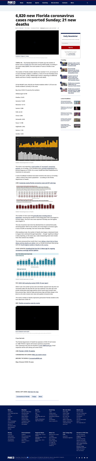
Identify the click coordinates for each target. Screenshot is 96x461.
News (40, 396)
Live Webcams (25, 414)
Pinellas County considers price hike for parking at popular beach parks (66, 119)
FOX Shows (24, 439)
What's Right (65, 411)
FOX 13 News (27, 28)
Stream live (65, 436)
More (72, 3)
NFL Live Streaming (81, 434)
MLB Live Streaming (81, 438)
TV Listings (51, 436)
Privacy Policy (72, 53)
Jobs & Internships (53, 437)
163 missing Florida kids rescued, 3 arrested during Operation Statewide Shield (66, 102)
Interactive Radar (25, 413)
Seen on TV (10, 424)
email (87, 458)
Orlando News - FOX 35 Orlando (40, 435)
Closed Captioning (53, 440)
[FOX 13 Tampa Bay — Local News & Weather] (12, 2)
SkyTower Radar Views (26, 411)
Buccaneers (37, 411)
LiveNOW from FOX (81, 414)
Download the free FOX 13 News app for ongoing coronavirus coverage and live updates (35, 249)
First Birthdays (52, 419)
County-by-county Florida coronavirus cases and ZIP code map (37, 183)
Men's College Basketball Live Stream (82, 444)
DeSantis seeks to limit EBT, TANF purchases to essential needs (74, 64)
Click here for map (33, 392)
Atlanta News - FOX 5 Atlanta (39, 440)
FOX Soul (78, 418)
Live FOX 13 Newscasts (81, 413)
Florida (9, 414)
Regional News (39, 432)
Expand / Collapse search (87, 3)
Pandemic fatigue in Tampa (22, 56)
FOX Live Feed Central (81, 419)
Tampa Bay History (67, 422)
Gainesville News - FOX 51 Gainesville (40, 438)
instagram (82, 458)
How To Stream (80, 411)
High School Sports (39, 420)
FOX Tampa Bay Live (81, 422)
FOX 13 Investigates (12, 421)
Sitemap (9, 429)
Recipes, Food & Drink (67, 421)
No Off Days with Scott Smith (40, 417)
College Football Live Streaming (81, 436)
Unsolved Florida (11, 422)
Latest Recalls (11, 436)
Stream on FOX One (82, 432)
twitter (79, 458)
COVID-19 (27, 64)
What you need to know (39, 354)
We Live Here (67, 410)
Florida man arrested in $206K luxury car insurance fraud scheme (74, 84)
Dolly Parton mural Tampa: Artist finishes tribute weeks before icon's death (66, 113)
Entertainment (26, 432)
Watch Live (80, 410)
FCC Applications (52, 444)
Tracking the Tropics (26, 421)
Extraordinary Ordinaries (54, 416)
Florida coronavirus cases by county (29, 303)
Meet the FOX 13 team (54, 434)
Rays (36, 413)
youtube (85, 458)
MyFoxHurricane (25, 422)
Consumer (10, 416)
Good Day (52, 410)
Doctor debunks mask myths (22, 331)
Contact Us (51, 445)
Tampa (34, 396)
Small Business (11, 440)
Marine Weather (25, 416)
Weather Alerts (25, 418)
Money (10, 432)
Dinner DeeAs (66, 414)
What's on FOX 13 (25, 440)
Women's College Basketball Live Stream (81, 447)
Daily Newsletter (11, 427)
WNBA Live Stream (81, 449)
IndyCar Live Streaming (81, 442)
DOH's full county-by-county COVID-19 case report (33, 283)
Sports (37, 410)
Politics (9, 419)
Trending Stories (25, 437)
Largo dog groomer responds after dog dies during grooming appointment (66, 126)
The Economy (11, 439)
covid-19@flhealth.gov (45, 345)
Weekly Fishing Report (40, 419)
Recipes (50, 418)
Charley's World (52, 413)
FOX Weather (24, 424)
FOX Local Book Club (26, 436)
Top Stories (10, 411)
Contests (23, 442)
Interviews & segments (68, 437)
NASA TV (78, 421)
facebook (77, 458)
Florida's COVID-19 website (27, 351)
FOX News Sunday (12, 425)
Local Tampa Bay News (13, 413)
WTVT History (52, 439)
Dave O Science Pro (53, 421)
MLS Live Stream (80, 450)
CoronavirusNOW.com (35, 358)
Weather (24, 410)
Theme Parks (65, 418)
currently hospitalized (47, 168)
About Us (51, 432)
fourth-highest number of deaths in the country (34, 245)
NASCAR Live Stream (81, 440)
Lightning (37, 414)
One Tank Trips (66, 416)
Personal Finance (11, 437)
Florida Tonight (66, 413)
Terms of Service (71, 54)
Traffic (50, 411)
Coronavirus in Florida (35, 28)
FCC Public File (52, 442)
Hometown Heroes (53, 414)
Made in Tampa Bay (67, 419)
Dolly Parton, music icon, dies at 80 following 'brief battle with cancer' (67, 108)
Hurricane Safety (25, 419)
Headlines (24, 434)
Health (9, 418)
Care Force (65, 424)
